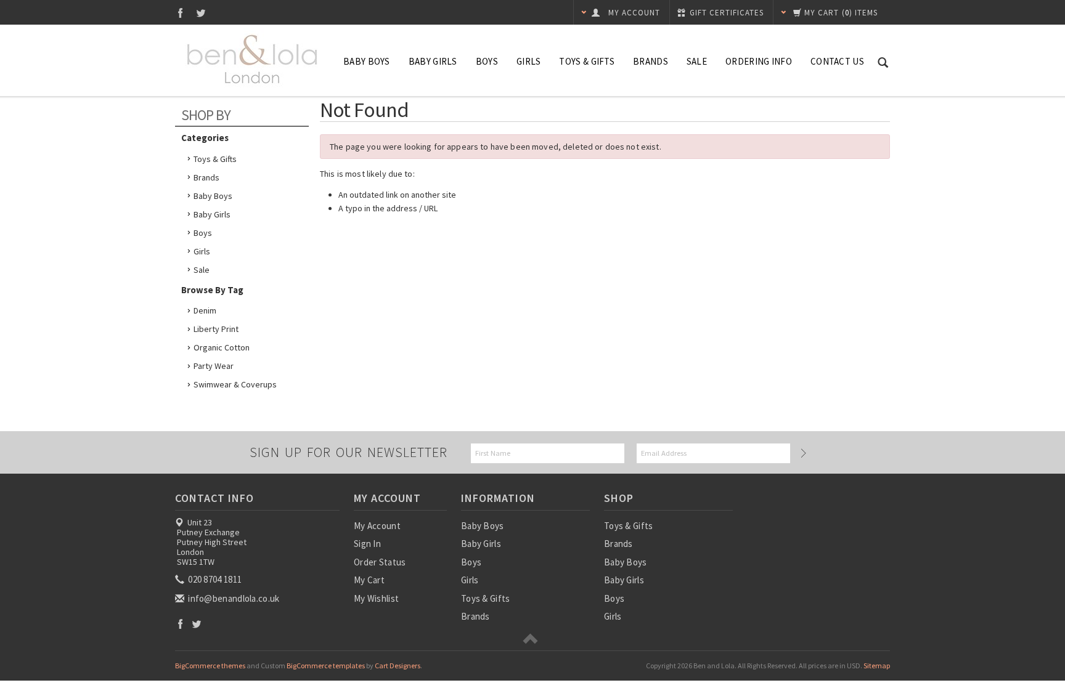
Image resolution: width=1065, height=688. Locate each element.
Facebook (180, 12)
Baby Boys (366, 61)
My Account (377, 526)
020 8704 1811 (214, 579)
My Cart (369, 580)
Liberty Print (216, 328)
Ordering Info (758, 61)
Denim (205, 310)
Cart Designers (397, 665)
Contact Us (837, 61)
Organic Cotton (222, 347)
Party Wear (214, 365)
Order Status (380, 562)
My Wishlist (376, 598)
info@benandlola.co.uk (233, 598)
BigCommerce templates (326, 665)
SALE (697, 61)
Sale (202, 269)
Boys (487, 61)
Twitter (201, 12)
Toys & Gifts (586, 61)
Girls (528, 61)
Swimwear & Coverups (235, 384)
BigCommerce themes (210, 665)
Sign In (367, 543)
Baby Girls (433, 61)
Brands (650, 61)
